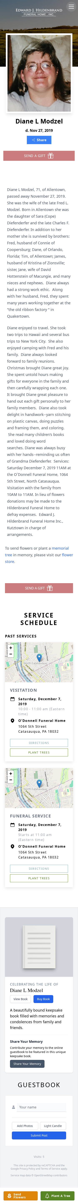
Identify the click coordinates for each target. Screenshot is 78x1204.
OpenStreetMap (43, 1175)
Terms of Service (50, 1168)
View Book (20, 999)
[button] (39, 658)
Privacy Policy (27, 1168)
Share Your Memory (27, 1064)
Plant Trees (39, 752)
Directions (39, 743)
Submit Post (39, 1135)
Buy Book (43, 999)
